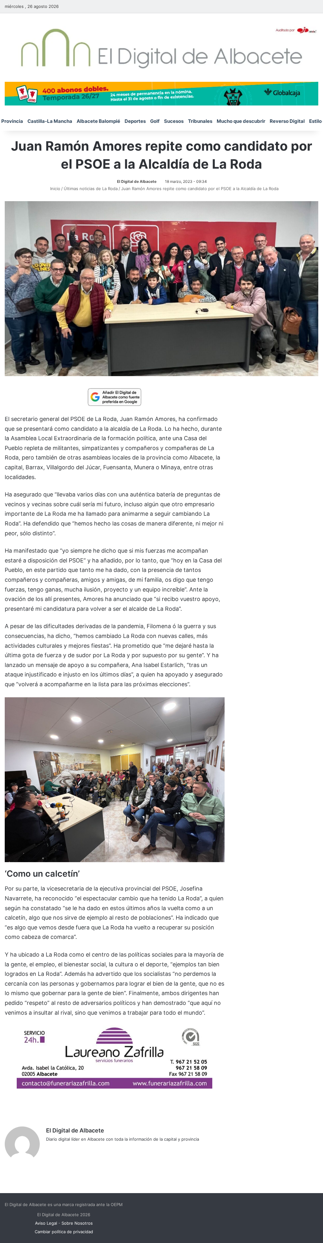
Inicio (54, 188)
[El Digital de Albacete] (161, 47)
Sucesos (174, 121)
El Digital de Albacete (136, 181)
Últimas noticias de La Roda (91, 188)
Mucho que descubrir (241, 121)
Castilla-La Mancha (49, 121)
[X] (65, 1149)
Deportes (135, 121)
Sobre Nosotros (77, 1223)
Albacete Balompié (98, 121)
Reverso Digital (287, 121)
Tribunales (200, 121)
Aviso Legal (46, 1223)
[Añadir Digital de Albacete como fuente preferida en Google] (114, 396)
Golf (155, 121)
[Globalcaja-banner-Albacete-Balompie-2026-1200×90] (161, 93)
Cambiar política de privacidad (64, 1231)
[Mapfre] (114, 1086)
